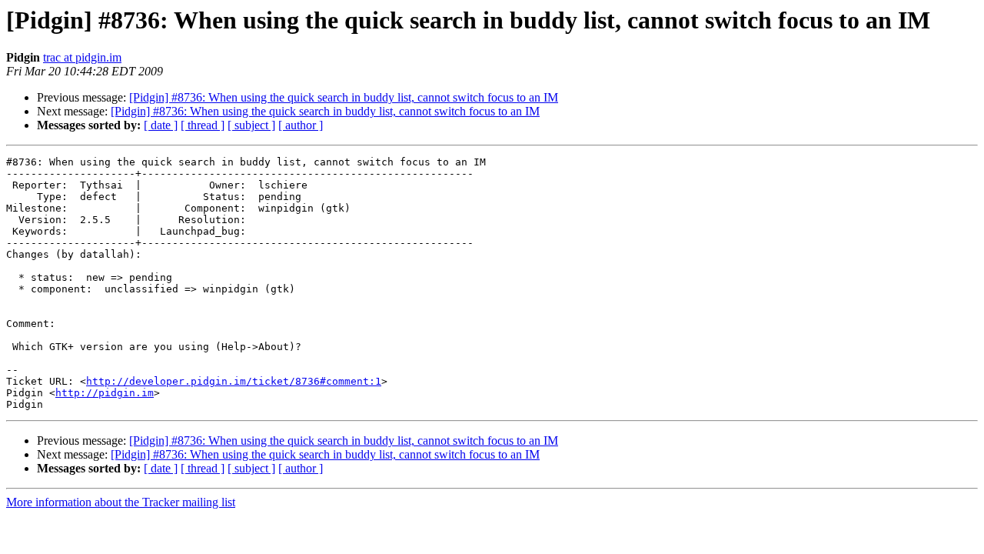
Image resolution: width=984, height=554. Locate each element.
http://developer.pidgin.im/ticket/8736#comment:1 (233, 381)
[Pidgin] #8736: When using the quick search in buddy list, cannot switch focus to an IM (343, 97)
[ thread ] (202, 125)
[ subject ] (251, 125)
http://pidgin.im (104, 393)
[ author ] (300, 125)
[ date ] (161, 125)
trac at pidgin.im (82, 57)
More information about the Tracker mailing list (120, 502)
